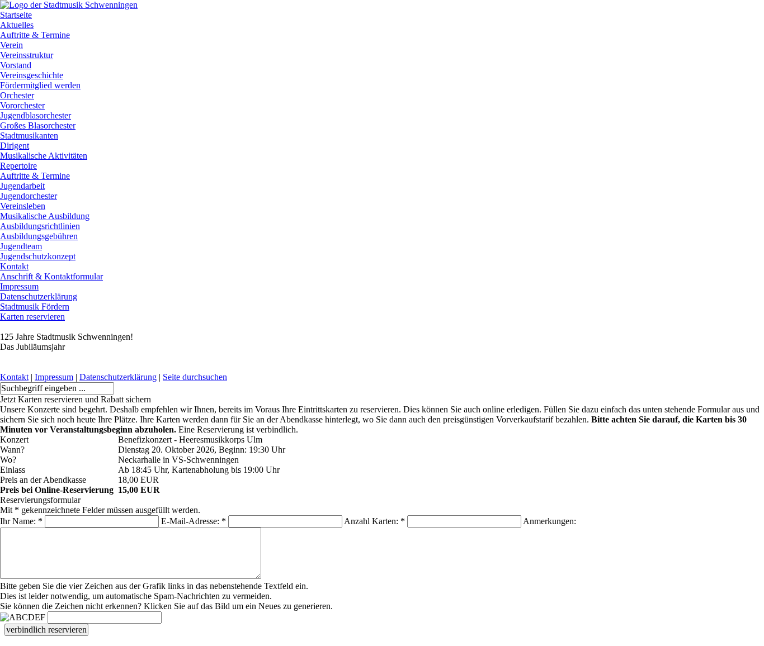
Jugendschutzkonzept (38, 256)
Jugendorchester (28, 196)
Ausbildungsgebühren (39, 236)
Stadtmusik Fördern (34, 306)
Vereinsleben (22, 206)
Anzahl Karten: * (374, 521)
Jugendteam (21, 246)
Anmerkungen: (549, 521)
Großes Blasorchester (38, 125)
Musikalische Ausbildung (44, 216)
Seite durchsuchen (195, 377)
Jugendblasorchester (35, 115)
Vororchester (22, 105)
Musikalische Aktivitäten (43, 155)
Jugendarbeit (22, 186)
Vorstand (15, 65)
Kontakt (14, 266)
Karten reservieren (32, 316)
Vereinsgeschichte (31, 75)
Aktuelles (17, 25)
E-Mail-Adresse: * (193, 521)
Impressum (19, 286)
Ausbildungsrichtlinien (40, 226)
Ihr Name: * (21, 521)
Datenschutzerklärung (38, 296)
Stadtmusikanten (29, 135)
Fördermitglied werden (40, 85)
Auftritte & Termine (35, 35)
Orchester (17, 95)
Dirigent (14, 145)
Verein (11, 45)
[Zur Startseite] (69, 5)
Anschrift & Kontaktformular (51, 276)
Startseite (16, 15)
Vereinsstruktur (26, 55)
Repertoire (18, 165)
